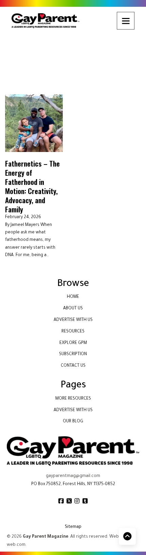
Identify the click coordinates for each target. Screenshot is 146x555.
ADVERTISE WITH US (73, 320)
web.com (16, 545)
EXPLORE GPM (73, 343)
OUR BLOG (73, 421)
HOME (73, 297)
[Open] (125, 21)
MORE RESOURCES (73, 399)
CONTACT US (73, 366)
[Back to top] (127, 536)
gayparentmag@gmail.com (73, 476)
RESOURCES (73, 331)
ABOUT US (73, 308)
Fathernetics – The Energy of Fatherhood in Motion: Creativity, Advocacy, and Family (32, 186)
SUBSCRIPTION (73, 354)
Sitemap (73, 527)
